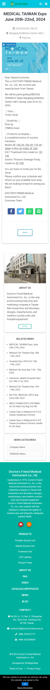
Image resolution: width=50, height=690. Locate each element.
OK (25, 684)
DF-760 (25, 145)
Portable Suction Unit (25, 540)
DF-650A (24, 148)
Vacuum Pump (25, 562)
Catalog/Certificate (25, 589)
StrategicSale (31, 663)
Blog (25, 601)
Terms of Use (16, 668)
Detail (25, 326)
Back (25, 232)
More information (25, 688)
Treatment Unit (25, 551)
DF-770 (34, 145)
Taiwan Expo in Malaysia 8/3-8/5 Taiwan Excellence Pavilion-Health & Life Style (25, 423)
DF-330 (34, 148)
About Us (25, 570)
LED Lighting (25, 557)
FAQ (25, 576)
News (25, 595)
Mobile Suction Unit (25, 546)
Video (25, 582)
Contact (25, 610)
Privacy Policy (34, 668)
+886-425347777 (26, 634)
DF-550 (20, 163)
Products (25, 534)
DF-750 (17, 145)
